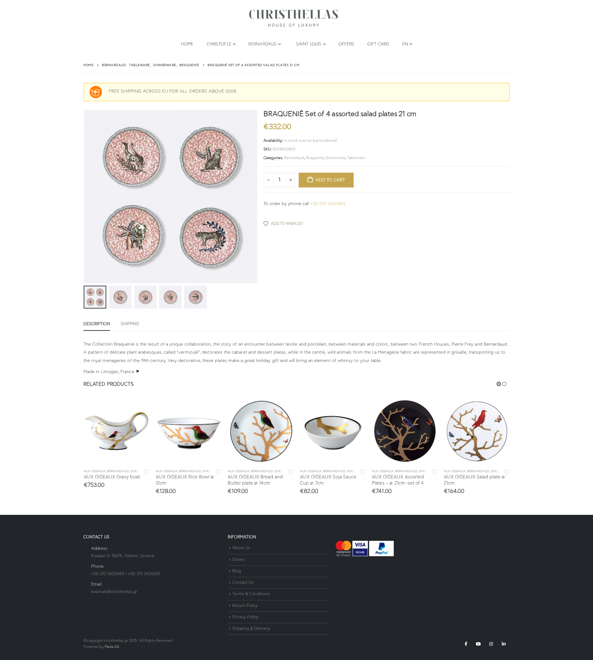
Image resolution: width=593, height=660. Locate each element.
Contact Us (242, 583)
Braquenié (315, 158)
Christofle (219, 44)
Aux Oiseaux (94, 471)
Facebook (466, 644)
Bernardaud (262, 44)
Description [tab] (96, 324)
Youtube (478, 644)
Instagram (491, 644)
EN (405, 44)
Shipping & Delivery (251, 629)
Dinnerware (335, 158)
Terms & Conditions (251, 594)
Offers (347, 44)
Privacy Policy (245, 617)
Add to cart (330, 180)
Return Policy (245, 606)
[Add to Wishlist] (146, 471)
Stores (238, 560)
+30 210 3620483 (327, 204)
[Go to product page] (116, 431)
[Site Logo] (293, 18)
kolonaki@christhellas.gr (114, 592)
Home (187, 44)
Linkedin (503, 644)
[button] (85, 196)
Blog (236, 571)
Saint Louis (308, 44)
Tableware (356, 158)
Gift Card (378, 44)
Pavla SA (112, 647)
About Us (241, 548)
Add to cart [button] (139, 408)
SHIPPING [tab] (130, 324)
